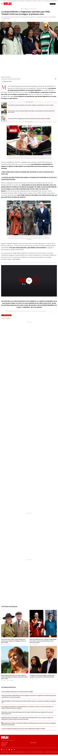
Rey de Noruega (28, 0)
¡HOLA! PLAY (47, 303)
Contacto (3, 745)
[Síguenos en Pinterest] (14, 749)
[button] (29, 281)
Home (22, 8)
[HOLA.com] (8, 4)
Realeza (26, 8)
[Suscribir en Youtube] (12, 749)
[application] (29, 281)
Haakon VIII (35, 0)
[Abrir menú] (2, 3)
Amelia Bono (47, 0)
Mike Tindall (6, 318)
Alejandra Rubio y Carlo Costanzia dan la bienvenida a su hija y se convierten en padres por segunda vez (28, 701)
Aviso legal (5, 752)
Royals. (7, 303)
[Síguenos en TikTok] (9, 749)
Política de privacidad (34, 752)
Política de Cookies (18, 752)
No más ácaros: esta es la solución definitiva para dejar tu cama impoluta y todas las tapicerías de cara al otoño (31, 111)
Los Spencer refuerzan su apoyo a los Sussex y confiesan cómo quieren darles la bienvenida (42, 676)
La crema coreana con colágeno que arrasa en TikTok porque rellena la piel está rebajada (29, 118)
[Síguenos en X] (7, 749)
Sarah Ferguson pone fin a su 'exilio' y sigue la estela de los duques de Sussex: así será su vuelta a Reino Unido (14, 676)
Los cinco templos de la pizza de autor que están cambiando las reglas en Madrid (23, 728)
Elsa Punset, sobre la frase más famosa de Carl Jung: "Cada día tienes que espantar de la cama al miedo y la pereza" (27, 712)
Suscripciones (4, 742)
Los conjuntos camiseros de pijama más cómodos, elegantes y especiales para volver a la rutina (30, 105)
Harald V (39, 0)
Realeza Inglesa (33, 8)
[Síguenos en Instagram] (2, 749)
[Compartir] (55, 79)
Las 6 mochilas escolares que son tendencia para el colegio (17, 691)
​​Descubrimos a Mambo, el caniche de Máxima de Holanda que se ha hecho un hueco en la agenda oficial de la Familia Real (28, 723)
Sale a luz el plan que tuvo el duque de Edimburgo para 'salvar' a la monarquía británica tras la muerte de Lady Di (43, 640)
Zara (43, 0)
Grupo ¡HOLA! (33, 742)
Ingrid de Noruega (21, 0)
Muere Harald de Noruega (12, 0)
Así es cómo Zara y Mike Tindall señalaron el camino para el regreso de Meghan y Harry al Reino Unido (13, 640)
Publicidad (3, 744)
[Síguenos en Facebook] (4, 749)
